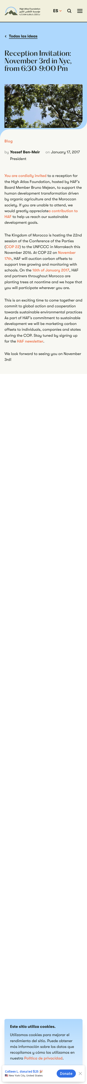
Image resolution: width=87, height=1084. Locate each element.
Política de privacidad (43, 1058)
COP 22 (13, 247)
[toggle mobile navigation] (80, 11)
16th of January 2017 (50, 270)
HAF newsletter (30, 341)
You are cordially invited (25, 176)
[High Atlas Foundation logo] (22, 11)
